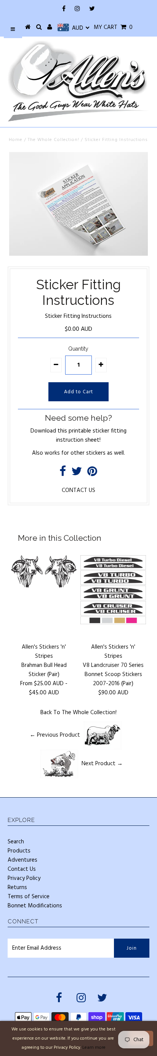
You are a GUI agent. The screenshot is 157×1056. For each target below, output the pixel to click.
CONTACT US (78, 490)
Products (19, 851)
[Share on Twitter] (76, 473)
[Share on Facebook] (62, 473)
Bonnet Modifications (35, 905)
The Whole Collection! (53, 140)
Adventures (22, 860)
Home (15, 140)
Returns (17, 887)
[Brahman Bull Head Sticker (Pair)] (44, 586)
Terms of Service (29, 896)
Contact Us (22, 869)
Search (16, 841)
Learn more (94, 1047)
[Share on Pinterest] (92, 473)
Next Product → (102, 763)
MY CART (113, 27)
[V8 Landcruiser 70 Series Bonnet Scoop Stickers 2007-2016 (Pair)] (113, 622)
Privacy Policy (24, 878)
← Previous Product (55, 735)
